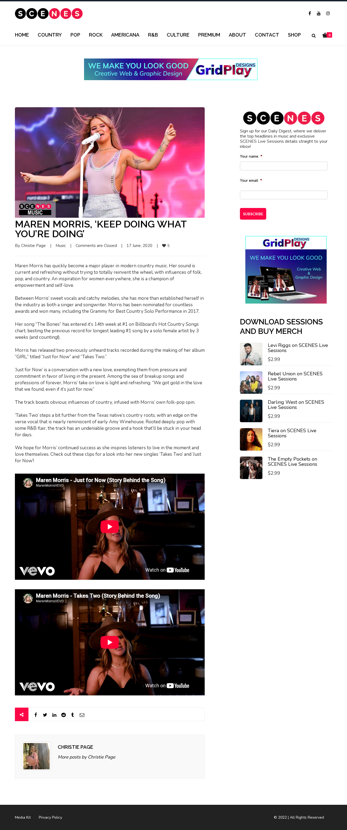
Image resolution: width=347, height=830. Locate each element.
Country (50, 35)
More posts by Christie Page (86, 757)
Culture (178, 35)
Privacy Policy (50, 817)
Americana (125, 35)
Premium (209, 35)
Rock (95, 35)
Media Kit (23, 817)
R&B (153, 35)
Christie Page (33, 245)
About (237, 35)
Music (61, 245)
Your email (251, 180)
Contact (267, 35)
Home (22, 35)
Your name (251, 156)
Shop (294, 35)
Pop (75, 35)
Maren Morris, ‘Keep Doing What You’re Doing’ (101, 228)
